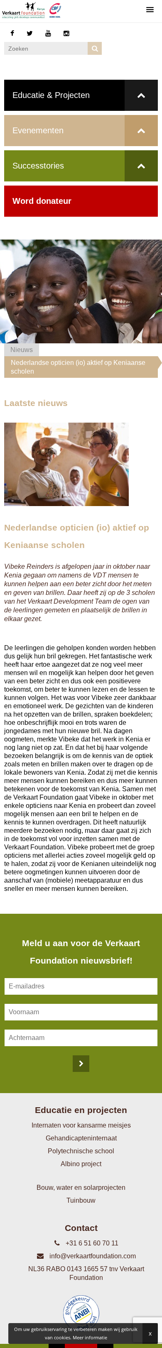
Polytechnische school (81, 1151)
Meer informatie (90, 1337)
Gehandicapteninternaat (81, 1138)
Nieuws (21, 349)
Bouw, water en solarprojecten (81, 1187)
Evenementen (38, 130)
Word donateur (41, 201)
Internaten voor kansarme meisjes (81, 1125)
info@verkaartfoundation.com (92, 1256)
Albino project (81, 1163)
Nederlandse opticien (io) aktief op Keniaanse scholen (78, 367)
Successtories (38, 165)
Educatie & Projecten (51, 95)
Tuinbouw (81, 1200)
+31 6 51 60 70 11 (91, 1243)
